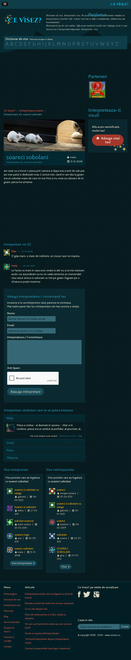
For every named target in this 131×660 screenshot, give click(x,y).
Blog (6, 616)
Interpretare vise (12, 605)
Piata (9, 450)
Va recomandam (12, 622)
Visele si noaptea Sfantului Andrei (42, 633)
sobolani (62, 534)
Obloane (12, 458)
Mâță (9, 418)
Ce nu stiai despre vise (36, 609)
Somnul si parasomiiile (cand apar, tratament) (47, 648)
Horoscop (8, 610)
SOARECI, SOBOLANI (63, 550)
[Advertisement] (65, 78)
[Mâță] (11, 428)
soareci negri (21, 534)
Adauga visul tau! (109, 140)
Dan (13, 251)
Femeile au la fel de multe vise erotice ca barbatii (49, 603)
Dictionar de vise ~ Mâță (71, 436)
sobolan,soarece (24, 520)
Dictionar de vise (12, 599)
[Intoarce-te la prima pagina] (23, 19)
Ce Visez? (119, 4)
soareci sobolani (23, 548)
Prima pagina (10, 594)
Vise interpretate (22, 563)
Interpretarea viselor (31, 110)
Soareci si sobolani (25, 507)
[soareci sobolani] (44, 135)
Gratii (10, 443)
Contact (8, 646)
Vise (65, 566)
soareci (61, 489)
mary (14, 265)
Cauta (125, 626)
